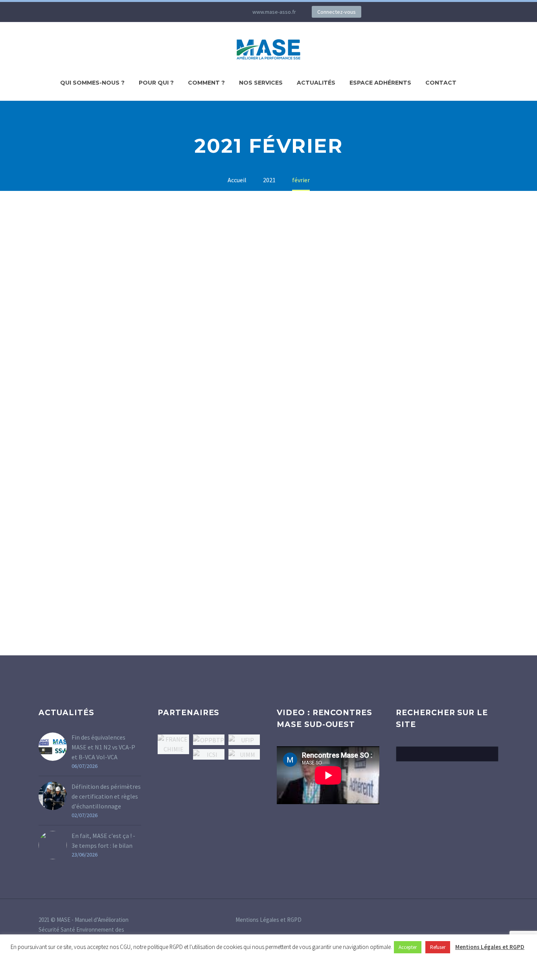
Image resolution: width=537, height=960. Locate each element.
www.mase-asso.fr (274, 11)
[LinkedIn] (180, 12)
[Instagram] (204, 12)
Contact (440, 82)
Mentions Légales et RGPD (268, 920)
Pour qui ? (156, 82)
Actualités (316, 82)
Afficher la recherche (490, 753)
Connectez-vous (336, 11)
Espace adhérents (380, 82)
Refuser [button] (437, 947)
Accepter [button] (408, 947)
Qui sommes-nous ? (92, 82)
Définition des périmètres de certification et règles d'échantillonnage (106, 796)
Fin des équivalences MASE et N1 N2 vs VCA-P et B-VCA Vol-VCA (103, 747)
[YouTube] (215, 12)
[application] (328, 775)
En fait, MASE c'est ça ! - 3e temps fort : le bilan (103, 840)
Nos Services (261, 82)
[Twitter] (192, 12)
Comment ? (206, 82)
